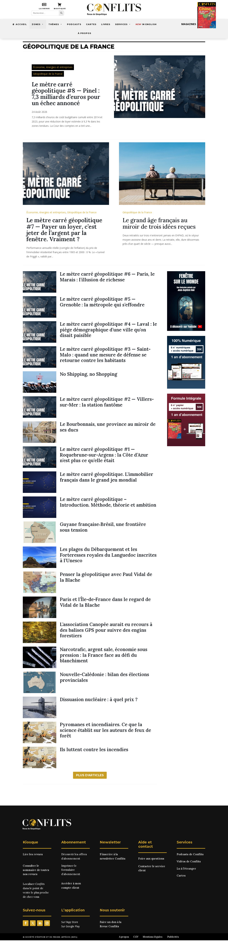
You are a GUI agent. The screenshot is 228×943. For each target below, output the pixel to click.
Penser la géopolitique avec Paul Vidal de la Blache (106, 577)
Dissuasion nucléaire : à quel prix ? (99, 699)
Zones (36, 24)
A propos (124, 936)
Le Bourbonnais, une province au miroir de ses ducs (108, 427)
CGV (135, 936)
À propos (84, 33)
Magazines (188, 24)
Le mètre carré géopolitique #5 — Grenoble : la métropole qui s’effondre (102, 301)
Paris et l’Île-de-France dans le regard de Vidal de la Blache (105, 602)
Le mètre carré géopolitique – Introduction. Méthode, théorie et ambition (108, 502)
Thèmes (53, 24)
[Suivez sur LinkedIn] (40, 923)
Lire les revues (33, 854)
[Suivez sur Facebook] (25, 923)
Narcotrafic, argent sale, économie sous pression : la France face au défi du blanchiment (103, 654)
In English (146, 24)
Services (121, 24)
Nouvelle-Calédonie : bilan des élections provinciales (104, 677)
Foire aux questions (151, 858)
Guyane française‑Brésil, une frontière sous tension (103, 527)
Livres (105, 24)
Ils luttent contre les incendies (94, 749)
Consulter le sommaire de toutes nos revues (36, 870)
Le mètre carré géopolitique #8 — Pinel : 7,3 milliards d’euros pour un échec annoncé (66, 94)
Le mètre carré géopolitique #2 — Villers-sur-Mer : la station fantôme (107, 402)
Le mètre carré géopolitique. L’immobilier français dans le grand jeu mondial (106, 477)
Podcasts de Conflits (190, 854)
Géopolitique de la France (48, 73)
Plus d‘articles (90, 775)
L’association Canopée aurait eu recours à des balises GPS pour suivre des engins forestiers (106, 629)
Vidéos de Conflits (189, 861)
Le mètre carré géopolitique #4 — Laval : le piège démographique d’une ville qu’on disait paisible (108, 329)
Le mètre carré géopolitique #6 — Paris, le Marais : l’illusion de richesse (107, 276)
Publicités (173, 936)
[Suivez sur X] (33, 923)
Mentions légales (152, 936)
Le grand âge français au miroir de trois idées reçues (159, 223)
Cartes (91, 24)
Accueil (21, 24)
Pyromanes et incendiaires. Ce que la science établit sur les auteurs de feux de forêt (105, 730)
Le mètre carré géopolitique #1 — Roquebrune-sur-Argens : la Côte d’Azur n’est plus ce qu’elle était (104, 454)
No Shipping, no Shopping (88, 374)
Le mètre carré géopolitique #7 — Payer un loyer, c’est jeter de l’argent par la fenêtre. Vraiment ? (64, 229)
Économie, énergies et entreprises (52, 67)
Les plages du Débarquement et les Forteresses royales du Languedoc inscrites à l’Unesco (108, 554)
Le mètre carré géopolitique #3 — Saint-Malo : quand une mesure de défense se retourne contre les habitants (105, 354)
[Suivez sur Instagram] (47, 923)
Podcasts (74, 24)
